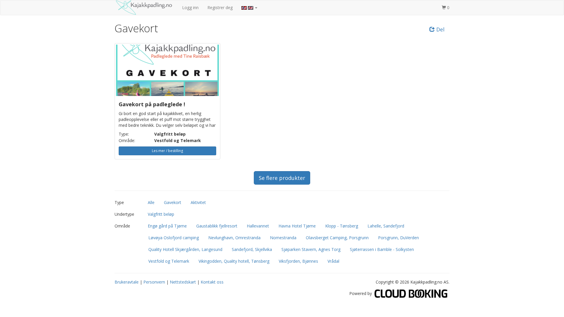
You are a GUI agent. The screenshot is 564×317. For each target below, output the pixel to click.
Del (439, 29)
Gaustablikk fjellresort (216, 226)
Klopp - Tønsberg (341, 226)
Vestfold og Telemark (168, 261)
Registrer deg (220, 7)
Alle (151, 202)
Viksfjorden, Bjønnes (298, 261)
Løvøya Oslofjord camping (173, 237)
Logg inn (190, 7)
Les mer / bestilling (167, 150)
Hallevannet (258, 226)
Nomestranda (283, 237)
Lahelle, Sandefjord (385, 226)
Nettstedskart (183, 282)
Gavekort (172, 202)
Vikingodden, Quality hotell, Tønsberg (234, 261)
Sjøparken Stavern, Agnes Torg (310, 249)
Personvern (154, 282)
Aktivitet (198, 202)
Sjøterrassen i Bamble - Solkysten (382, 249)
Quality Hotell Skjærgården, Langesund (185, 249)
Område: (127, 140)
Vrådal (333, 261)
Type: (124, 134)
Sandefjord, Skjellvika (252, 249)
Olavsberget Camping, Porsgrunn (337, 237)
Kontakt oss (212, 282)
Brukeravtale (127, 282)
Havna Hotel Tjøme (297, 226)
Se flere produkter (282, 177)
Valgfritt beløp (161, 214)
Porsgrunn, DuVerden (398, 237)
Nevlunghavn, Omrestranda (234, 237)
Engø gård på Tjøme (167, 226)
